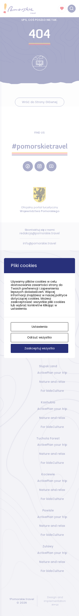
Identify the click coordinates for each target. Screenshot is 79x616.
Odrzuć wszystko (39, 337)
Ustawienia (39, 327)
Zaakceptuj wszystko (39, 348)
